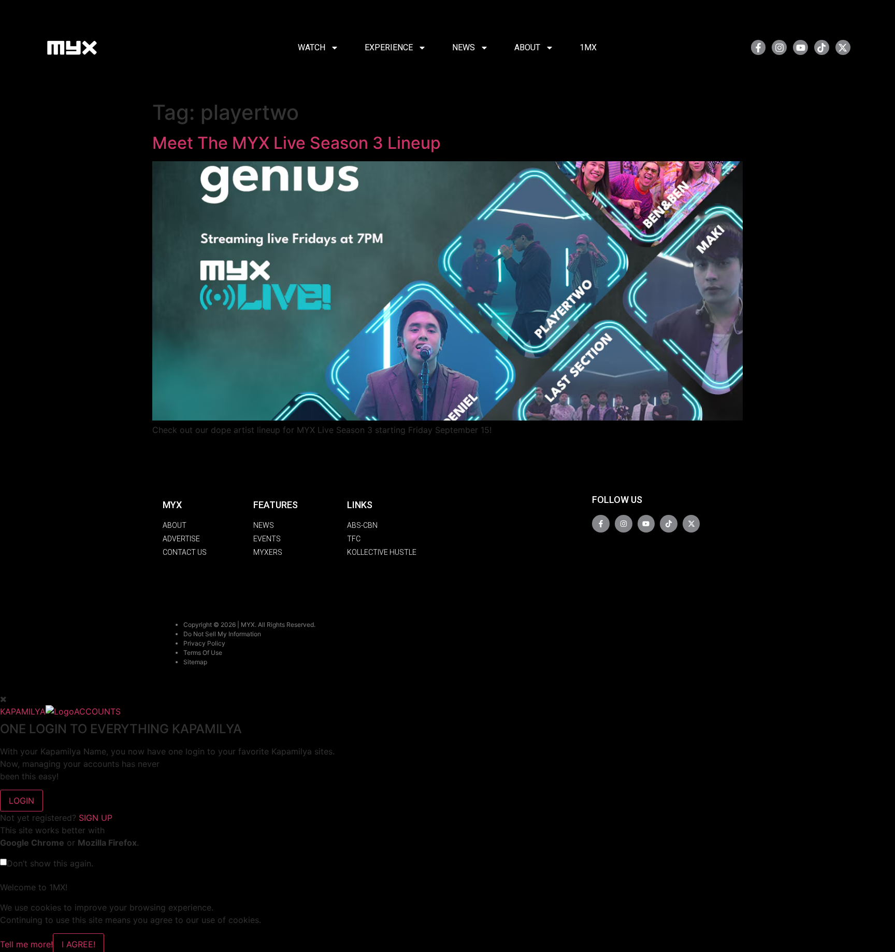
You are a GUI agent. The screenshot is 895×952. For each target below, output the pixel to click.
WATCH (311, 47)
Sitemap (195, 662)
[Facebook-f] (758, 47)
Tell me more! (26, 944)
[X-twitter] (842, 47)
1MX (588, 47)
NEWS (463, 47)
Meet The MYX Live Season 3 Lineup (296, 143)
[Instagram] (779, 47)
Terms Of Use (202, 652)
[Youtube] (800, 47)
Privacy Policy (204, 643)
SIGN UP (95, 818)
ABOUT (527, 47)
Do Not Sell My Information (222, 634)
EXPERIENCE (389, 47)
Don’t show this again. (50, 863)
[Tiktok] (821, 47)
